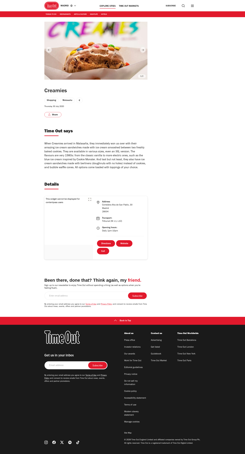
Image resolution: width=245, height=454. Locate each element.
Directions (106, 244)
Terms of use (130, 405)
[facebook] (54, 442)
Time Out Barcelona (186, 340)
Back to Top (125, 321)
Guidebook (156, 354)
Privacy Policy (106, 304)
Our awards (129, 354)
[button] (90, 199)
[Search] (183, 6)
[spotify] (70, 442)
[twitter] (62, 442)
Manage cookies (132, 422)
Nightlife (94, 14)
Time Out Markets (129, 6)
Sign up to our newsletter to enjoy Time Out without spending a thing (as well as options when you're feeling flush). (92, 286)
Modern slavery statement (131, 413)
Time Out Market (159, 361)
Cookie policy (130, 391)
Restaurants (65, 14)
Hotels (104, 14)
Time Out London (185, 347)
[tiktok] (78, 442)
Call (103, 251)
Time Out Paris (184, 361)
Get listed (155, 347)
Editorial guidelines (133, 367)
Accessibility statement (135, 398)
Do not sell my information (131, 383)
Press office (129, 340)
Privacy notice (130, 374)
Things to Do (51, 14)
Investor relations (132, 347)
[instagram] (46, 442)
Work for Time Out (132, 361)
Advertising (156, 340)
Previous (49, 50)
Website (124, 244)
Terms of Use (90, 304)
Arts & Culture (80, 14)
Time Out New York (186, 354)
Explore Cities (108, 6)
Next (143, 50)
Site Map (127, 433)
